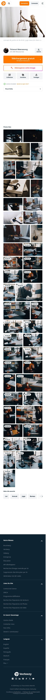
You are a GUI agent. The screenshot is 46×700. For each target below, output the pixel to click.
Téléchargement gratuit (23, 59)
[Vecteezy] (3, 3)
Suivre (39, 52)
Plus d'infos (9, 88)
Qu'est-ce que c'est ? (23, 84)
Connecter (34, 3)
